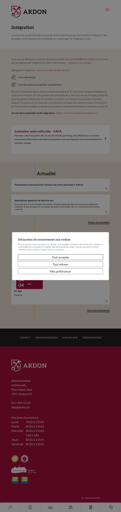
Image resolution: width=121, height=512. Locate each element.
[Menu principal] (107, 10)
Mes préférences (60, 271)
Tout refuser (60, 264)
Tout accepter (60, 257)
